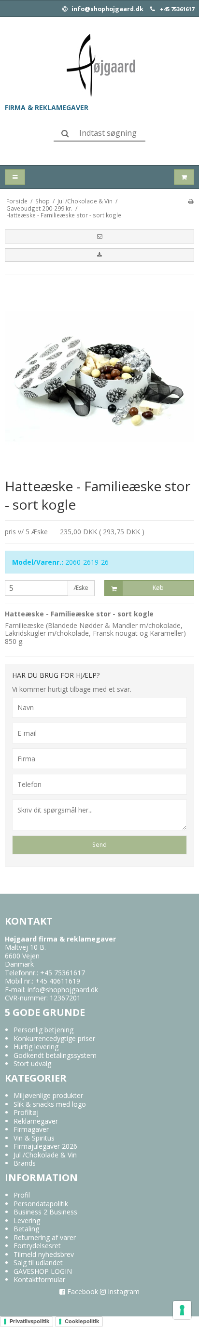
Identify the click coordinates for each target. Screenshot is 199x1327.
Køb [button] (158, 588)
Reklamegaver (36, 1121)
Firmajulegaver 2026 (45, 1146)
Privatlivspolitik (29, 1321)
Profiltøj (26, 1112)
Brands (25, 1163)
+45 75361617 (177, 9)
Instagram (123, 1291)
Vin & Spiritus (34, 1137)
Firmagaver (31, 1129)
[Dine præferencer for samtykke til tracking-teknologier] (182, 1310)
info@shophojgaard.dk (106, 9)
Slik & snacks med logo (50, 1104)
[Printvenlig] (190, 201)
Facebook (81, 1291)
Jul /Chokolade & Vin (45, 1154)
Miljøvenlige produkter (48, 1095)
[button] (99, 236)
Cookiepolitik (82, 1321)
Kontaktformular (39, 1279)
